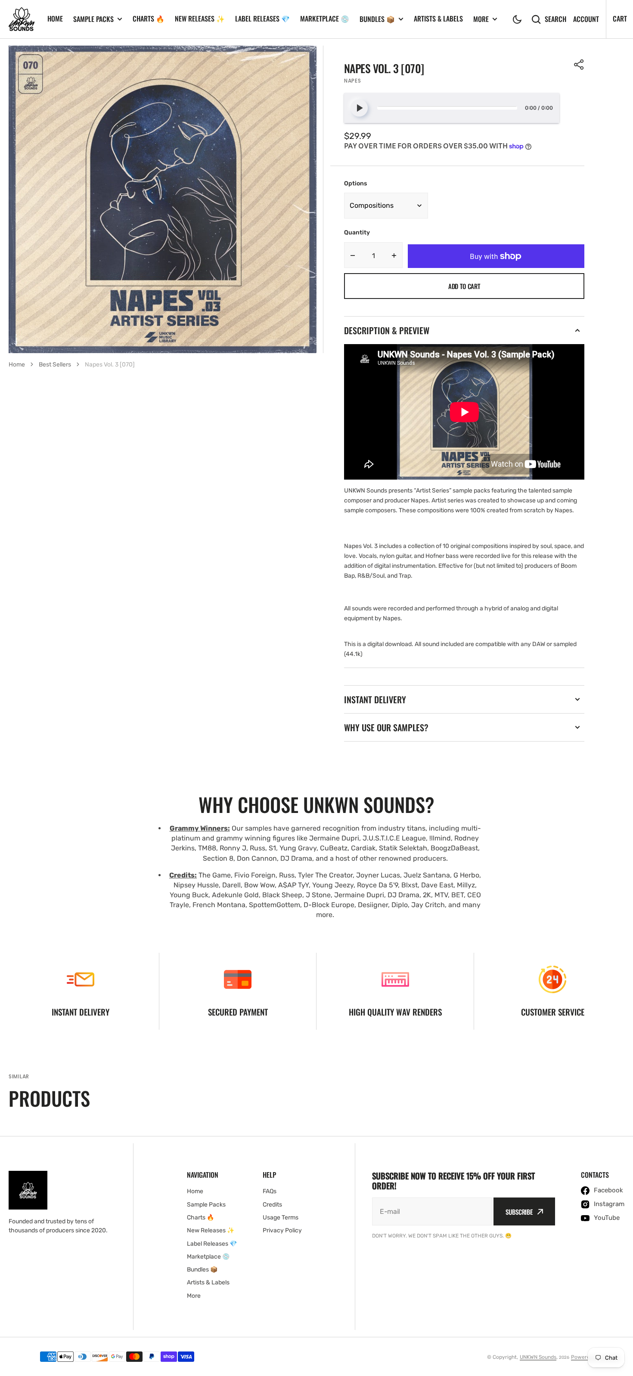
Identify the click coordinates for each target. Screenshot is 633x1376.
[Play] (359, 108)
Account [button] (586, 19)
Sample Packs (93, 19)
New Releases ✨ (200, 18)
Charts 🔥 (148, 18)
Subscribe (519, 1211)
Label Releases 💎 (262, 18)
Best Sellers (55, 364)
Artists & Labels (438, 18)
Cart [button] (620, 18)
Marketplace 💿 (324, 18)
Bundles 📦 (377, 19)
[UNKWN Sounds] (21, 19)
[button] (517, 19)
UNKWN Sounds (538, 1357)
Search (555, 19)
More (481, 19)
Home (55, 18)
